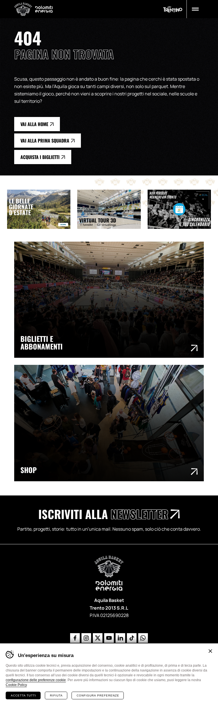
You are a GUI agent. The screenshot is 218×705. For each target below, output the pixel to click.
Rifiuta (56, 695)
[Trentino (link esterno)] (172, 9)
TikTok (132, 638)
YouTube (109, 638)
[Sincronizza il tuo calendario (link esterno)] (183, 209)
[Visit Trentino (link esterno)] (42, 209)
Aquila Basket (23, 9)
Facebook (75, 638)
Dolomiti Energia (44, 9)
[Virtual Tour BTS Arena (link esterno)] (112, 209)
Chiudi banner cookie (210, 651)
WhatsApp (143, 638)
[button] (195, 9)
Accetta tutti (23, 695)
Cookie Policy (16, 685)
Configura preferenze (98, 695)
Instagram (86, 638)
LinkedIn (120, 638)
